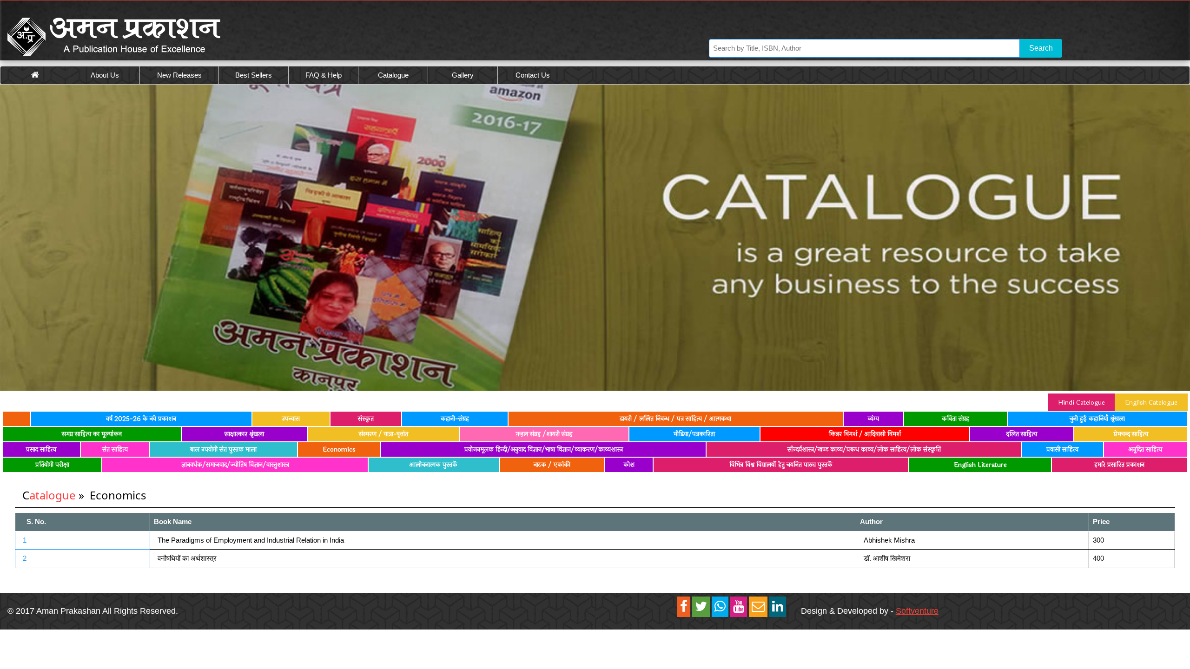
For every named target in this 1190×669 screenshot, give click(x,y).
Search (1041, 48)
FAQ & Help (323, 75)
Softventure (917, 611)
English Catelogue (1151, 402)
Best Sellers (253, 75)
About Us (105, 75)
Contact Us (533, 75)
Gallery (463, 75)
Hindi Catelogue (1081, 402)
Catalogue (393, 75)
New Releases (179, 75)
